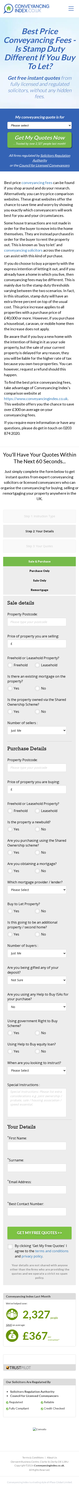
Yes (16, 688)
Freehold (21, 665)
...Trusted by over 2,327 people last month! (39, 139)
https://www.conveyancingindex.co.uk (36, 398)
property (11, 352)
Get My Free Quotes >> (39, 1232)
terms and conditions (51, 1251)
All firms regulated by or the (39, 160)
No (43, 688)
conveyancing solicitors (23, 250)
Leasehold (49, 665)
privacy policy (32, 1256)
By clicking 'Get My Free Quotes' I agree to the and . (41, 1251)
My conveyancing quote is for (39, 117)
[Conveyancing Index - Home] (26, 9)
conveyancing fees (36, 182)
